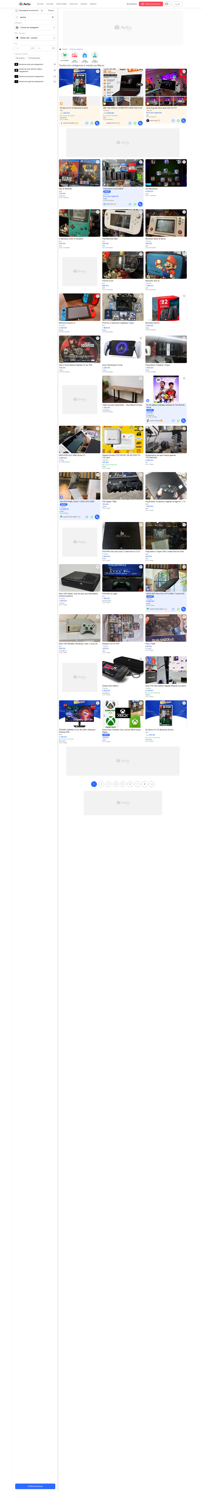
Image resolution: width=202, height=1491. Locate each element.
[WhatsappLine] (92, 123)
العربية (177, 4)
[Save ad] (97, 71)
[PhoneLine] (97, 123)
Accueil (64, 49)
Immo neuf (49, 4)
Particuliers (20, 58)
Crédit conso (74, 4)
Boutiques (84, 4)
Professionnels (34, 58)
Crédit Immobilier (61, 4)
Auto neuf (40, 4)
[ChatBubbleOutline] (87, 123)
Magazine (93, 4)
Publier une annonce (152, 4)
